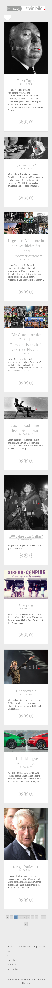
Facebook (12, 964)
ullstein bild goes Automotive (26, 741)
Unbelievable (26, 667)
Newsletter (12, 969)
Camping (26, 605)
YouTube (11, 960)
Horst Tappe (26, 48)
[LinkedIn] (26, 123)
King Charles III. (26, 834)
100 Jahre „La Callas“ (26, 536)
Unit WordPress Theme (19, 979)
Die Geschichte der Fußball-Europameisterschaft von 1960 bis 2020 (26, 317)
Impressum (39, 946)
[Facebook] (31, 123)
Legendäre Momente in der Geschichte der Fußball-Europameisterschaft (26, 223)
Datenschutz (23, 946)
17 (43, 917)
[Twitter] (20, 123)
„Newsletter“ (26, 147)
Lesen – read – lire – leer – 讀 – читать (26, 408)
